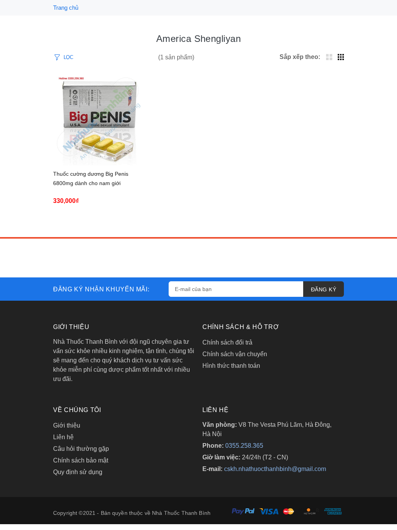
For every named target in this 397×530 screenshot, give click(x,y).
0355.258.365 (244, 445)
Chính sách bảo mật (80, 460)
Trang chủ (65, 7)
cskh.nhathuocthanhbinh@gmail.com (275, 469)
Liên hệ (63, 437)
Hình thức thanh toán (231, 365)
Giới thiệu (66, 425)
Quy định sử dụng (77, 472)
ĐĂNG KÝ (323, 289)
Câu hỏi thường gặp (81, 448)
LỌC (68, 57)
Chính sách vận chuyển (234, 354)
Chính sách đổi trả (227, 342)
